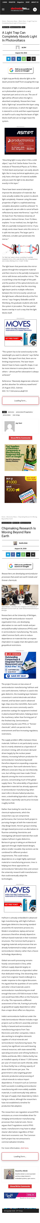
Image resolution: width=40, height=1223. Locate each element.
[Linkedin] (19, 59)
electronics (11, 412)
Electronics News (12, 21)
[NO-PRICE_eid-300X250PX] (21, 470)
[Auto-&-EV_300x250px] (21, 345)
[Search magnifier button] (35, 9)
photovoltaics (7, 415)
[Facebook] (13, 59)
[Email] (29, 59)
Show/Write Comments (20, 438)
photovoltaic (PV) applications (24, 412)
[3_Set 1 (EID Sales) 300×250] (21, 502)
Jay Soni (24, 47)
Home (4, 21)
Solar (23, 27)
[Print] (33, 59)
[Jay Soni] (18, 47)
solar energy (16, 415)
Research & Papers (15, 27)
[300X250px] (21, 154)
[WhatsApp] (24, 59)
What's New (22, 21)
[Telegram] (8, 59)
